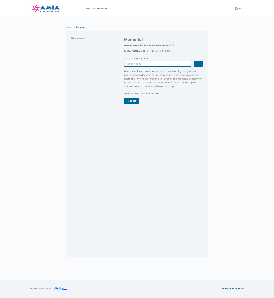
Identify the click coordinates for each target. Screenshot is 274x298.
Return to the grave (75, 27)
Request (131, 100)
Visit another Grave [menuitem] (96, 8)
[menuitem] (238, 8)
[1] (198, 64)
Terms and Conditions (233, 288)
